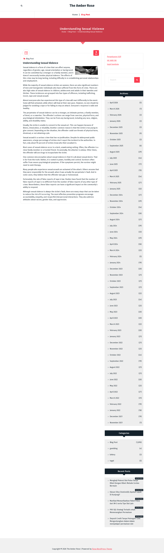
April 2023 (114, 318)
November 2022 (116, 349)
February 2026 (115, 115)
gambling (113, 448)
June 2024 (114, 232)
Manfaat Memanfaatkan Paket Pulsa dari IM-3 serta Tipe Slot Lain (125, 502)
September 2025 (116, 146)
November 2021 (116, 423)
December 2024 (116, 195)
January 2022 (115, 410)
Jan (96, 53)
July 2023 (113, 299)
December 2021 (116, 416)
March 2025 (114, 176)
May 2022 (113, 386)
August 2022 (114, 367)
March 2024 (114, 250)
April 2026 (114, 103)
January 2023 (115, 336)
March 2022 (114, 398)
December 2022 (116, 343)
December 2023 (116, 269)
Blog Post (85, 14)
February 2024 (115, 256)
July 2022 (113, 373)
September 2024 (116, 213)
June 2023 (114, 306)
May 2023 (113, 312)
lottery (112, 455)
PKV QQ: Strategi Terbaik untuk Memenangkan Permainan (122, 511)
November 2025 (116, 133)
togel (112, 461)
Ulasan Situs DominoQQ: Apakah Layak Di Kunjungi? (125, 493)
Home (75, 14)
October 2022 (115, 355)
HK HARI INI (112, 60)
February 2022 (115, 404)
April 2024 (114, 244)
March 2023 (114, 324)
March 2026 (114, 109)
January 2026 (115, 121)
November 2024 (116, 201)
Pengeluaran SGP (114, 57)
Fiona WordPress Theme (102, 549)
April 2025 (114, 170)
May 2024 (113, 238)
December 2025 (116, 127)
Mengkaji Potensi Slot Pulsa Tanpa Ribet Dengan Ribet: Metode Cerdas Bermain (124, 483)
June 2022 (114, 379)
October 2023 (115, 281)
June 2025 (114, 164)
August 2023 (114, 293)
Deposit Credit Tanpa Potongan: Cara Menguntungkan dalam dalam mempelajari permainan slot (125, 521)
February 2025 (115, 183)
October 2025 (115, 140)
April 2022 (114, 392)
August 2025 (114, 152)
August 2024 (115, 219)
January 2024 (115, 263)
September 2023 (116, 287)
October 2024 (115, 207)
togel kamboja (113, 64)
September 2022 (116, 361)
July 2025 (113, 158)
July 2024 (113, 226)
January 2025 (115, 189)
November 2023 (116, 275)
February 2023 (115, 330)
